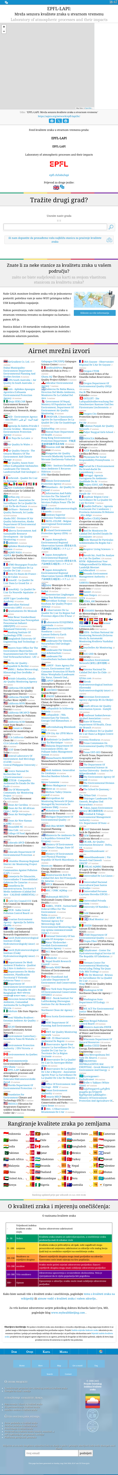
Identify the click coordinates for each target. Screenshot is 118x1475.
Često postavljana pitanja (21, 1416)
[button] (4, 27)
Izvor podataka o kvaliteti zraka (20, 1422)
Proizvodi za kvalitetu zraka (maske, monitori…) (29, 1431)
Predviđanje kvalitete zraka (18, 1428)
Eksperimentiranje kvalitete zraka (22, 1406)
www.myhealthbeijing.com (68, 1312)
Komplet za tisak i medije (17, 1391)
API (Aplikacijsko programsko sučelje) (24, 1434)
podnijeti (86, 1453)
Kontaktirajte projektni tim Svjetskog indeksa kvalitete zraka (35, 1388)
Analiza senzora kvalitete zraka (20, 1409)
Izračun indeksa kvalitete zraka (20, 1425)
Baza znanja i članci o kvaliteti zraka (23, 1404)
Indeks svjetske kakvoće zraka (85, 1330)
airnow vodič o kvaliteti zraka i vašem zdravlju (67, 1298)
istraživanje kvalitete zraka (23, 1397)
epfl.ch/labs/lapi (59, 175)
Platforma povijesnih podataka (20, 1437)
